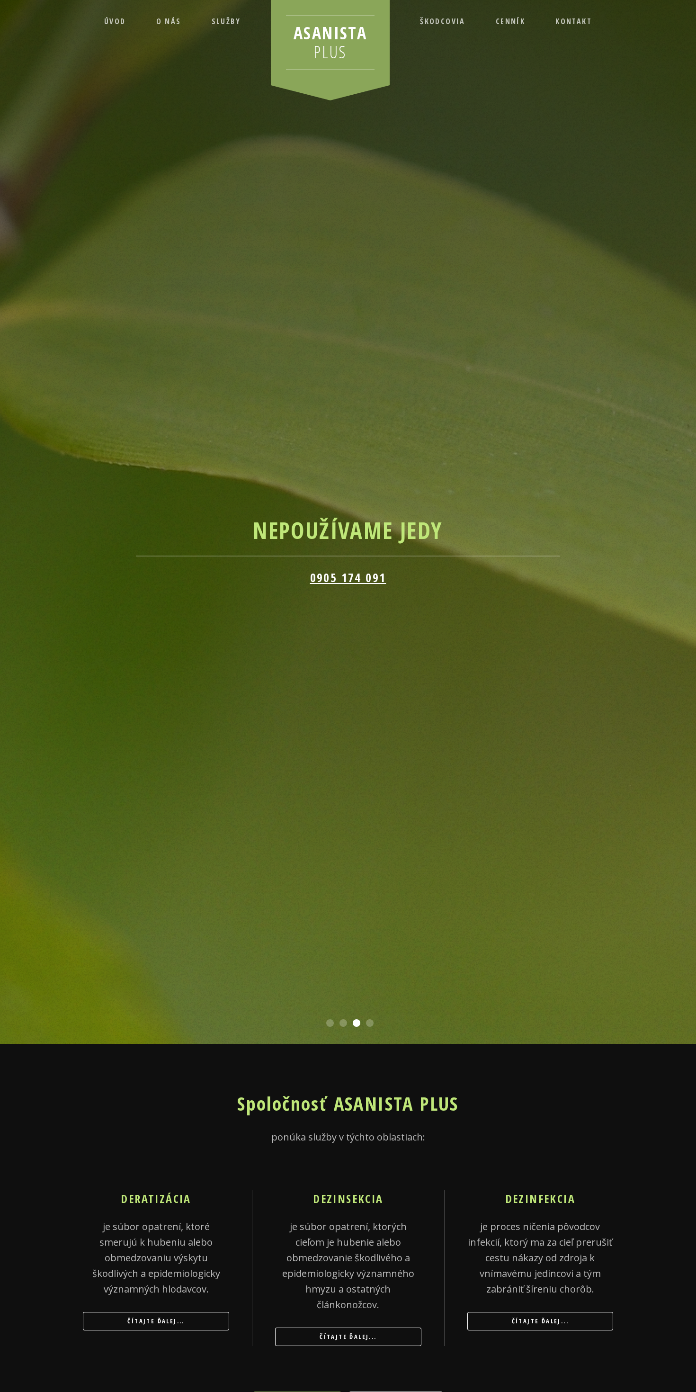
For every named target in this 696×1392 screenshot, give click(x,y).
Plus (330, 42)
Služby (226, 21)
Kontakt (573, 21)
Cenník (510, 21)
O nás (168, 21)
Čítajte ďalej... (155, 1321)
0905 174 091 (348, 577)
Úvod (115, 21)
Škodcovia (442, 21)
